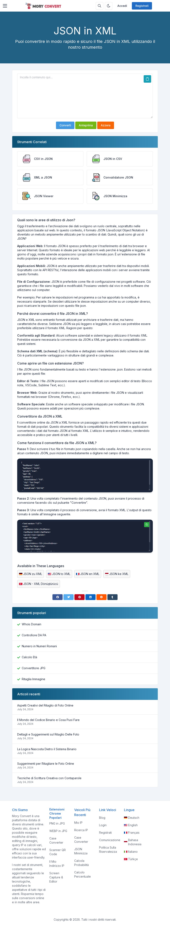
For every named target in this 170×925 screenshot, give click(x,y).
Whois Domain (31, 624)
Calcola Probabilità (81, 863)
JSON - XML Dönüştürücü (40, 584)
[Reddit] (101, 597)
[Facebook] (57, 597)
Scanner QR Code (57, 852)
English (133, 825)
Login (103, 825)
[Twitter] (68, 597)
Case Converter (56, 840)
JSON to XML (61, 574)
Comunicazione (109, 840)
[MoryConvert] (44, 6)
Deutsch (133, 817)
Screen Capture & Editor (56, 877)
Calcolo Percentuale (82, 874)
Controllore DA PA (34, 635)
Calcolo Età (29, 657)
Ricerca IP (81, 830)
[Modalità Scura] (108, 6)
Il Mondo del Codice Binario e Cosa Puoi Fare (48, 720)
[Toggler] (5, 5)
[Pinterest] (79, 597)
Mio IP (78, 822)
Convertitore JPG (33, 668)
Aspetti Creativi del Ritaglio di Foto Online (45, 705)
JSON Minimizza (80, 851)
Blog (102, 817)
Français (134, 832)
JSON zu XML (32, 574)
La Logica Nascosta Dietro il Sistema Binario (46, 749)
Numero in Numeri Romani (39, 646)
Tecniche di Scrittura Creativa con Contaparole (49, 778)
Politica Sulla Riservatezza (108, 849)
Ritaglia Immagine (33, 679)
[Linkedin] (90, 597)
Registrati (141, 5)
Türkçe (133, 859)
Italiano (133, 851)
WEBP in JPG (58, 831)
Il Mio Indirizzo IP (56, 863)
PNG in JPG (57, 823)
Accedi (122, 5)
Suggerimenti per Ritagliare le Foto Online (45, 763)
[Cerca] (99, 6)
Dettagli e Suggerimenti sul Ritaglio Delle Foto (48, 734)
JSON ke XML (118, 574)
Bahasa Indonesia (134, 842)
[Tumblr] (112, 597)
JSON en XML (89, 574)
